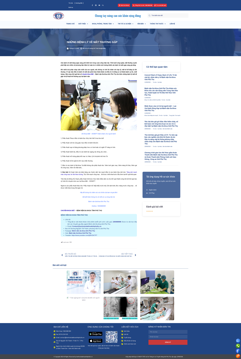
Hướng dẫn (79, 3)
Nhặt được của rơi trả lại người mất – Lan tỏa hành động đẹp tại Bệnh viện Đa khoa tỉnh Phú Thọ (160, 108)
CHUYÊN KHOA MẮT (68, 210)
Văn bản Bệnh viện (167, 129)
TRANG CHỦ (70, 24)
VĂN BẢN (140, 24)
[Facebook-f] (92, 5)
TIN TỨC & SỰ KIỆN (124, 24)
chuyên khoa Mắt (87, 74)
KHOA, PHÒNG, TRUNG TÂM (102, 24)
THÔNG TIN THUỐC (156, 24)
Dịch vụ (71, 7)
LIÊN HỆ (172, 24)
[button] (81, 286)
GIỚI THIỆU (82, 24)
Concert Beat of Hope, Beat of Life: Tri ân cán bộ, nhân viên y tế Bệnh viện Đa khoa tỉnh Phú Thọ (161, 77)
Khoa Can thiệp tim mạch (151, 115)
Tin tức (71, 3)
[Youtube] (99, 5)
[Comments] (102, 5)
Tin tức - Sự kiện (157, 82)
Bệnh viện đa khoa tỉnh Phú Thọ (83, 231)
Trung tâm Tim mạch (174, 115)
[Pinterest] (95, 5)
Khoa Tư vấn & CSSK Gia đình (153, 100)
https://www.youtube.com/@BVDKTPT (84, 235)
